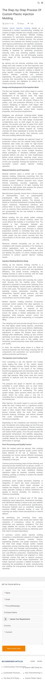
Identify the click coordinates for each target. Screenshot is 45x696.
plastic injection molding (20, 28)
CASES (32, 661)
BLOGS (39, 661)
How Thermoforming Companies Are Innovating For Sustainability (34, 673)
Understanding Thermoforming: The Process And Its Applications (15, 667)
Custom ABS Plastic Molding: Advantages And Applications (34, 667)
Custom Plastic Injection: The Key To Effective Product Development (34, 678)
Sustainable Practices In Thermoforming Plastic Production (12, 673)
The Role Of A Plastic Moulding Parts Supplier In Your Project (12, 678)
